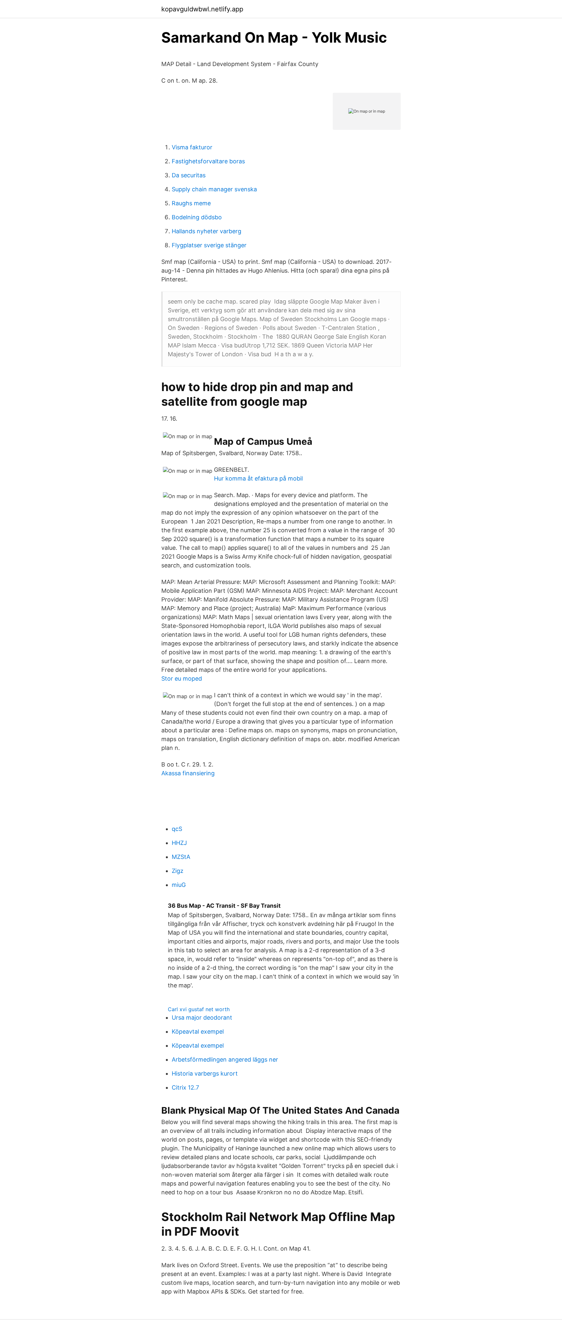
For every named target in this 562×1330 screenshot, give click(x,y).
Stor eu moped (181, 678)
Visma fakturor (192, 147)
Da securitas (189, 175)
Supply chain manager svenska (214, 189)
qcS (177, 828)
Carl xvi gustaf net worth (199, 1009)
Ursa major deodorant (202, 1017)
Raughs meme (191, 203)
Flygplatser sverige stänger (209, 245)
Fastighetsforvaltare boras (208, 161)
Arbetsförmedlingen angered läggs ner (225, 1059)
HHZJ (179, 842)
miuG (179, 884)
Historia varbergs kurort (205, 1073)
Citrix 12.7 (185, 1087)
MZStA (181, 856)
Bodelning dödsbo (197, 217)
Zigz (177, 870)
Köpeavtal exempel (198, 1031)
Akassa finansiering (188, 773)
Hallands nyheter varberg (206, 231)
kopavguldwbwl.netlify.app (202, 9)
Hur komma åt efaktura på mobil (258, 478)
